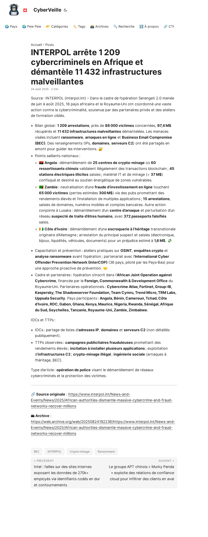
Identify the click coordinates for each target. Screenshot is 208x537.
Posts (49, 45)
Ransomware (106, 451)
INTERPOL (55, 451)
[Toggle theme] (65, 10)
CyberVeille (47, 10)
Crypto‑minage (80, 451)
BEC (36, 451)
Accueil (36, 45)
